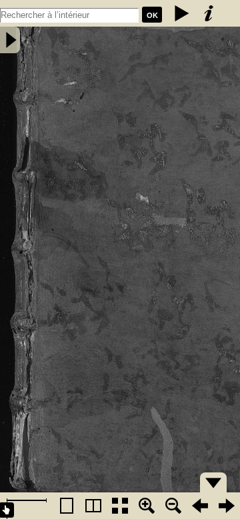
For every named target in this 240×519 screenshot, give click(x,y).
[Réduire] (173, 505)
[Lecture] (182, 13)
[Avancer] (226, 505)
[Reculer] (200, 505)
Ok (152, 15)
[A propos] (208, 13)
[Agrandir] (146, 505)
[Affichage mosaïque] (120, 505)
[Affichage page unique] (66, 505)
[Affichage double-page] (93, 505)
